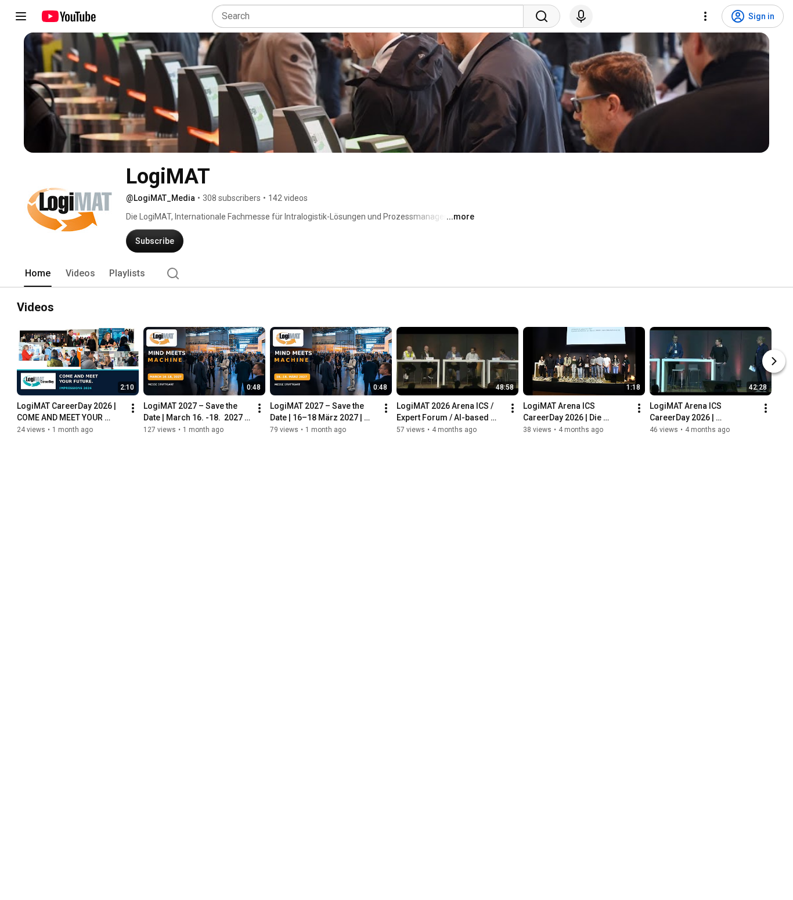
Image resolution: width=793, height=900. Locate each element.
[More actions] (133, 408)
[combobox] (371, 16)
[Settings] (705, 16)
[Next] (773, 361)
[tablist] (396, 273)
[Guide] (21, 16)
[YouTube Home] (68, 16)
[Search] (541, 16)
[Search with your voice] (581, 16)
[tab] (38, 273)
